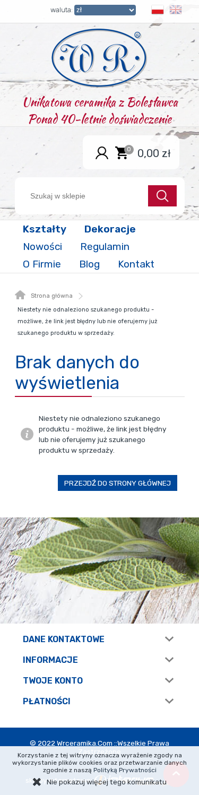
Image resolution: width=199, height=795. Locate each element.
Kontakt (136, 264)
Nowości (42, 246)
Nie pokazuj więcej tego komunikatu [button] (107, 781)
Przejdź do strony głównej (117, 483)
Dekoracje (110, 229)
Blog (89, 264)
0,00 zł (154, 153)
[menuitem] (45, 229)
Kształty (44, 229)
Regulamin (104, 246)
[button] (158, 11)
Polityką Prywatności (125, 770)
